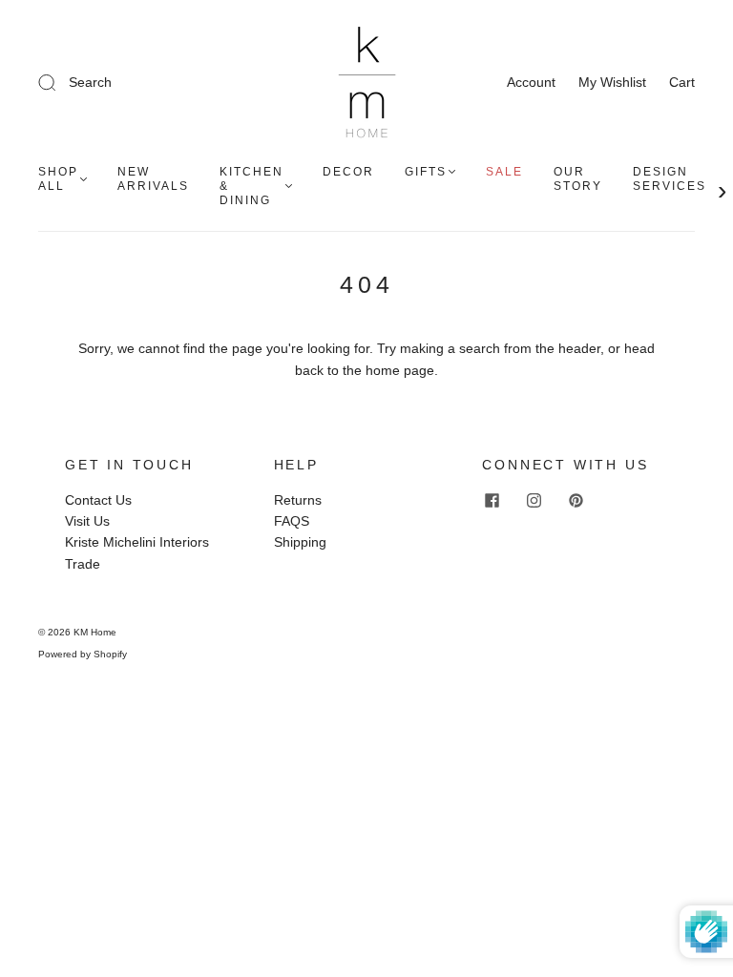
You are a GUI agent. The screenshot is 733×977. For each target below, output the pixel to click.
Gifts (426, 171)
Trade (82, 564)
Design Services (669, 179)
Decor (348, 171)
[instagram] (534, 501)
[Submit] (142, 82)
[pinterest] (576, 501)
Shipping (300, 542)
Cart (682, 82)
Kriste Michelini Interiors (137, 542)
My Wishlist (612, 82)
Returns (298, 500)
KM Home (94, 632)
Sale (504, 171)
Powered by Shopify (82, 654)
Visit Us (87, 521)
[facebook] (492, 501)
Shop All (58, 179)
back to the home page (364, 370)
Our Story (578, 179)
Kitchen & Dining (251, 186)
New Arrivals (153, 179)
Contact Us (98, 500)
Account (531, 82)
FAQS (291, 521)
